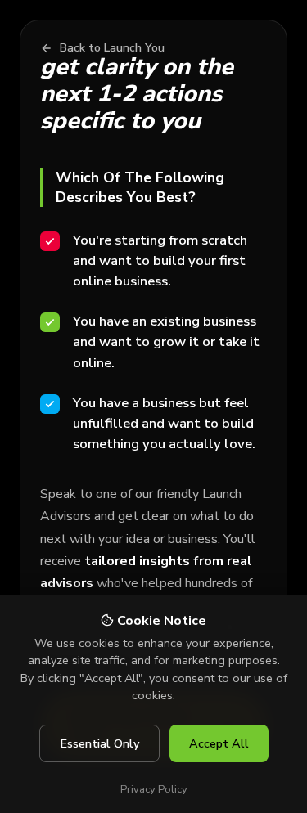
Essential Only (99, 743)
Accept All (219, 743)
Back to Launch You (112, 48)
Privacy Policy (153, 789)
